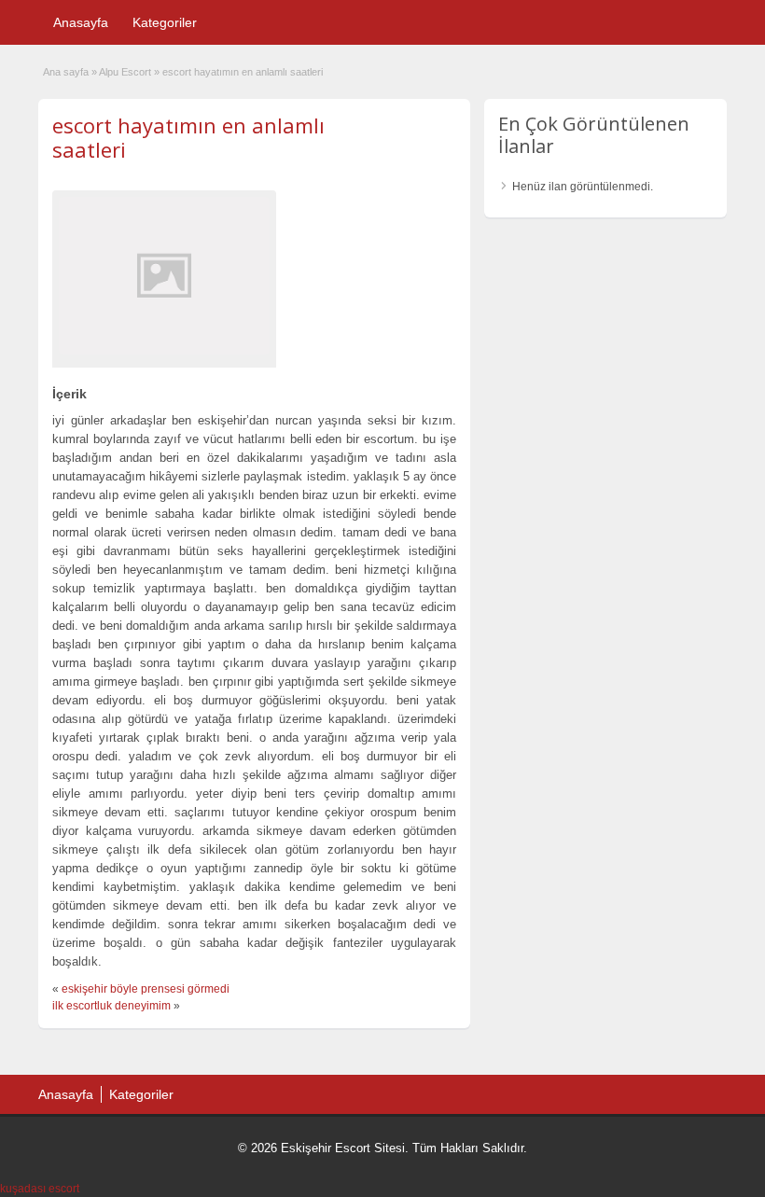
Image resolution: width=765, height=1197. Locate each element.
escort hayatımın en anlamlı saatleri (188, 137)
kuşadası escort (39, 1188)
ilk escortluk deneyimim (111, 1005)
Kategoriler (164, 22)
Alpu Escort (125, 71)
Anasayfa (80, 22)
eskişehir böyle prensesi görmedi (146, 988)
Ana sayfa (66, 71)
